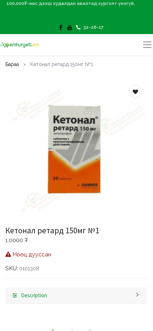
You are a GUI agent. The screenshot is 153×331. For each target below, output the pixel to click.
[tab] (76, 295)
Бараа (12, 64)
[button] (135, 91)
